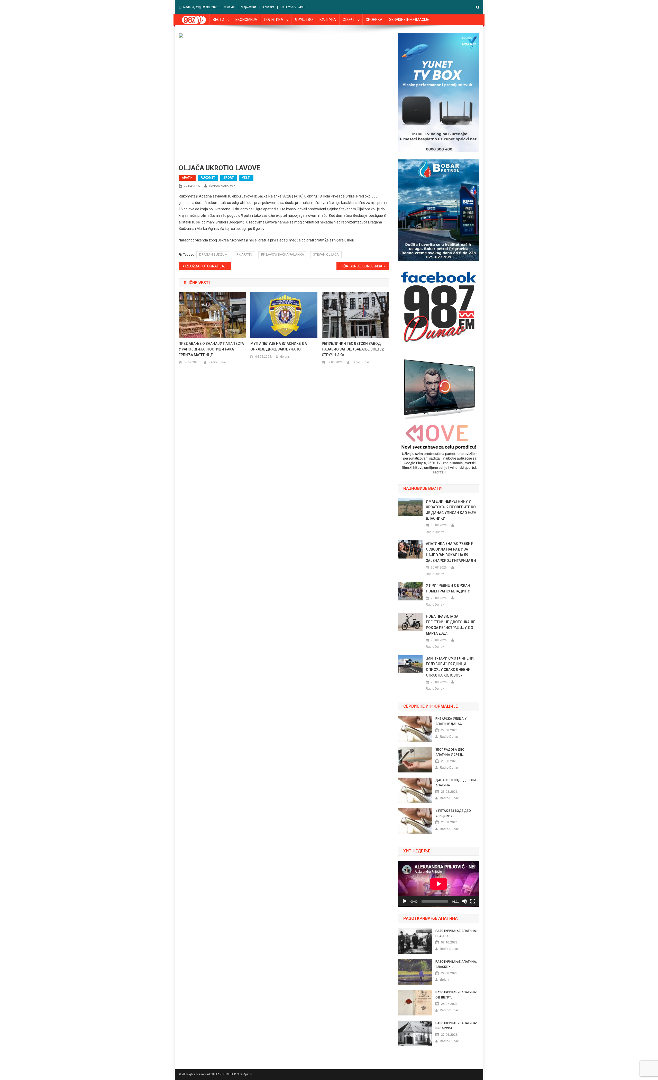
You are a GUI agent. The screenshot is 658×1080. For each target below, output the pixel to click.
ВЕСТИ (218, 19)
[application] (438, 884)
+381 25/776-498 (292, 7)
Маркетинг (248, 7)
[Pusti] (404, 901)
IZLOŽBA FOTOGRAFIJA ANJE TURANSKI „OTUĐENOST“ (208, 266)
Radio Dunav (217, 362)
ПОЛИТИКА (273, 19)
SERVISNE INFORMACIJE (409, 19)
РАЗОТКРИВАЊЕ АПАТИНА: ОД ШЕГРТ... (456, 995)
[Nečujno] (464, 901)
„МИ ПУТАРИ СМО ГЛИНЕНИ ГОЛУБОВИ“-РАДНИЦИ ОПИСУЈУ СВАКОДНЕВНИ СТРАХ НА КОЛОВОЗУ (450, 666)
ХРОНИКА (374, 19)
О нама (229, 7)
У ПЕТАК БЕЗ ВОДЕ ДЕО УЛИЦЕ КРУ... (453, 813)
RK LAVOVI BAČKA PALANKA (282, 254)
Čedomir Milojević (222, 186)
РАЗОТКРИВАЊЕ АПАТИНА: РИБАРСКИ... (456, 1025)
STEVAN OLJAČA (326, 254)
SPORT (228, 177)
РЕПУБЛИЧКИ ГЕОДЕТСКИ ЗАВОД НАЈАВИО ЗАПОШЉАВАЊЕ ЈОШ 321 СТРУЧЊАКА (354, 349)
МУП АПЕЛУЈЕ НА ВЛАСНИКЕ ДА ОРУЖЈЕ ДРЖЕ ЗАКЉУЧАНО (278, 346)
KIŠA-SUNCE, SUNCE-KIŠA (361, 266)
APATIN (187, 177)
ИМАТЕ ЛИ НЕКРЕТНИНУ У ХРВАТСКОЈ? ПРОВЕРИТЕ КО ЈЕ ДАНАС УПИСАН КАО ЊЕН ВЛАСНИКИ (451, 509)
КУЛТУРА (327, 19)
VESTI (246, 177)
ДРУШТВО (304, 19)
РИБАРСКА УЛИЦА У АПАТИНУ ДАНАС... (451, 721)
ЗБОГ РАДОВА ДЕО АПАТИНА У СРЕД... (449, 752)
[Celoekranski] (472, 901)
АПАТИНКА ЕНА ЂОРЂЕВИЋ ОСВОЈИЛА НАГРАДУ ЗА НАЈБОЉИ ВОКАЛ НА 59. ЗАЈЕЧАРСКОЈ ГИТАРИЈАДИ (451, 552)
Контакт (268, 7)
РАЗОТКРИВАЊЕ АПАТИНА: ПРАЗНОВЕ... (456, 933)
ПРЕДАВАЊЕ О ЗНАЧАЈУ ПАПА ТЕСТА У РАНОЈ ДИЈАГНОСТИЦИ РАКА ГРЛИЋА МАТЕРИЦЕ (211, 349)
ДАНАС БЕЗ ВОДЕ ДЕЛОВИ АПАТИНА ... (455, 782)
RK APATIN (244, 254)
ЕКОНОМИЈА (246, 19)
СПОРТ (348, 19)
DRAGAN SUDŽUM (213, 254)
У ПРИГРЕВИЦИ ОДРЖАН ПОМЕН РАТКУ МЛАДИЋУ (448, 588)
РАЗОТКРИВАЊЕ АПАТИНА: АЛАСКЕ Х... (456, 964)
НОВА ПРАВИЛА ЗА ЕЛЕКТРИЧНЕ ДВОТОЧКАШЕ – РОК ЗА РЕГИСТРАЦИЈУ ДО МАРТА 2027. (452, 624)
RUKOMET (208, 177)
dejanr (284, 356)
